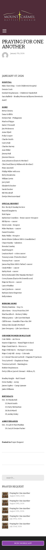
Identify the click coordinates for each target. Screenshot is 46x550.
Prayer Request (17, 442)
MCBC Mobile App (23, 543)
